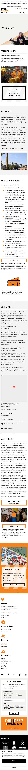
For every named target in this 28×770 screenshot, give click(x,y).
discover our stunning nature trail (8, 140)
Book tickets (4, 643)
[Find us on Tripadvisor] (2, 675)
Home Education (7, 697)
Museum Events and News (8, 694)
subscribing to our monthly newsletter (14, 6)
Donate (25, 9)
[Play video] (14, 515)
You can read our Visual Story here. (13, 493)
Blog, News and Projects (6, 661)
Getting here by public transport (11, 424)
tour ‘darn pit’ (4, 121)
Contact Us (3, 660)
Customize (14, 763)
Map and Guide (8, 148)
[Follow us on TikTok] (20, 675)
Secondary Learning (8, 695)
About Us (3, 658)
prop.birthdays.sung (5, 328)
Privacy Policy (22, 756)
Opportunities (4, 663)
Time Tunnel (15, 127)
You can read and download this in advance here (11, 472)
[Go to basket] (23, 12)
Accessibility (4, 646)
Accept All (14, 760)
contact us (9, 489)
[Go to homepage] (5, 11)
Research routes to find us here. (8, 350)
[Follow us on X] (14, 675)
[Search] (20, 12)
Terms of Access (4, 666)
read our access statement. (7, 498)
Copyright (3, 665)
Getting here (4, 644)
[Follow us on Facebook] (8, 675)
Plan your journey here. (6, 338)
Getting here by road (8, 419)
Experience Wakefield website (18, 356)
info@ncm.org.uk (5, 415)
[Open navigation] (26, 12)
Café (7, 256)
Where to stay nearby (8, 428)
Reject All (14, 767)
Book (18, 9)
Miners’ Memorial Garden (19, 136)
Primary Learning (19, 694)
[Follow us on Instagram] (26, 675)
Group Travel (19, 695)
